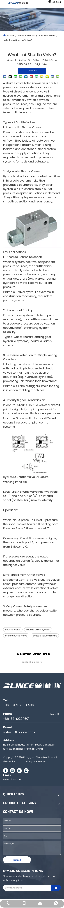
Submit (17, 860)
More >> (54, 714)
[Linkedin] (12, 770)
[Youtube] (19, 770)
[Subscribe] (56, 888)
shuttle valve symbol (38, 629)
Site (44, 64)
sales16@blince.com (19, 732)
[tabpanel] (32, 19)
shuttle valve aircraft (45, 635)
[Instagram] (26, 770)
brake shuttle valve (16, 635)
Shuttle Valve (13, 629)
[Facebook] (5, 770)
